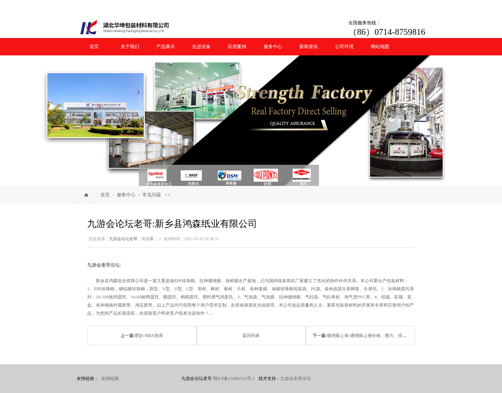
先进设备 (201, 46)
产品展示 (165, 46)
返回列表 (251, 335)
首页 (94, 46)
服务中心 (272, 46)
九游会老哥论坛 (295, 378)
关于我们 (130, 46)
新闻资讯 (308, 46)
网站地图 (380, 46)
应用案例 (237, 46)
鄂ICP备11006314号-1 (234, 378)
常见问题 (151, 194)
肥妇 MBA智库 (149, 335)
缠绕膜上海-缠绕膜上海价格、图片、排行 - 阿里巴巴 (377, 335)
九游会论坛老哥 (123, 239)
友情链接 (110, 378)
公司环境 (344, 46)
